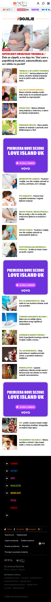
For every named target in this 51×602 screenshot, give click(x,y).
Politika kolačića (27, 540)
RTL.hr (7, 569)
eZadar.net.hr (32, 584)
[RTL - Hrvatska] (9, 560)
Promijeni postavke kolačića (16, 552)
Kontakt (25, 546)
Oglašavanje (22, 534)
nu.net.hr (8, 588)
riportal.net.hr (25, 581)
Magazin (15, 486)
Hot (12, 478)
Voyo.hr (22, 569)
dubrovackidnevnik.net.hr (14, 584)
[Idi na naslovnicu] (21, 6)
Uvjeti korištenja (11, 540)
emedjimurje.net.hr (12, 577)
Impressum (9, 534)
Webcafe (15, 493)
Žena (13, 500)
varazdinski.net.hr (11, 581)
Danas (14, 463)
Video (13, 508)
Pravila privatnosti (12, 546)
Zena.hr (14, 569)
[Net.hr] (20, 560)
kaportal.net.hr (36, 577)
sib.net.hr (25, 577)
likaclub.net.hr (18, 588)
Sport (14, 471)
